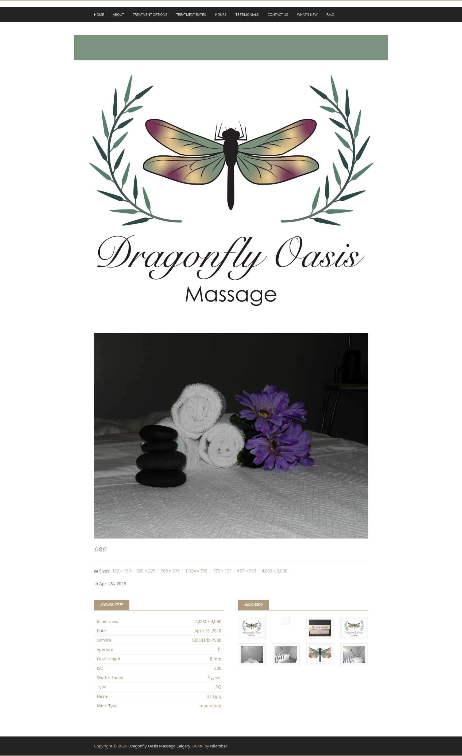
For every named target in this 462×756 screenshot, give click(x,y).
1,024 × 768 (196, 571)
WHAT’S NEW (307, 14)
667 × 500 (246, 571)
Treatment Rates (191, 14)
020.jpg (214, 696)
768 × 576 (170, 571)
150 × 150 (121, 571)
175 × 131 (222, 571)
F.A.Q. (330, 14)
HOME (99, 14)
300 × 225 (145, 571)
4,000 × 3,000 (274, 571)
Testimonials (247, 14)
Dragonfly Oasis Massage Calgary (159, 746)
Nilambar (218, 746)
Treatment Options (150, 14)
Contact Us (278, 14)
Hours (221, 14)
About (118, 14)
